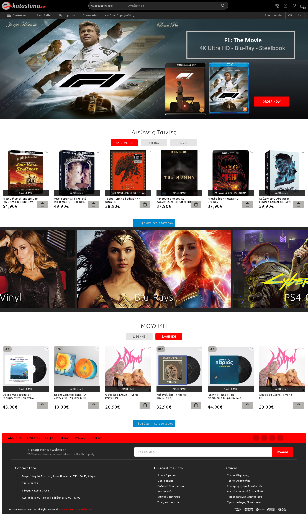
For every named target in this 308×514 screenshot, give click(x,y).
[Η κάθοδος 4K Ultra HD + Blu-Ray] (231, 173)
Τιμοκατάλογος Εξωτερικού (244, 502)
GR (290, 15)
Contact (96, 438)
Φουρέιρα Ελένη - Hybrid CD (275, 396)
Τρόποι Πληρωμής (238, 475)
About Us (14, 438)
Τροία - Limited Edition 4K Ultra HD (122, 200)
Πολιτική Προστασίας (171, 486)
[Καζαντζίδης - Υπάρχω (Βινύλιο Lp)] (179, 369)
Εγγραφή (282, 452)
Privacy (80, 438)
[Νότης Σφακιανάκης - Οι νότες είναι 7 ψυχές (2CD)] (77, 369)
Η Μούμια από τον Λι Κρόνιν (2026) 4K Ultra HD (173, 200)
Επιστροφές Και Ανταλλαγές (245, 486)
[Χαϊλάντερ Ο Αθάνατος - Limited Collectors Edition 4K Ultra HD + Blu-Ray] (282, 173)
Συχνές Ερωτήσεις (169, 496)
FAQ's (49, 438)
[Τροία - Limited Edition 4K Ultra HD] (128, 173)
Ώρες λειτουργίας (169, 502)
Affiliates (33, 438)
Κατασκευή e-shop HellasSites (76, 509)
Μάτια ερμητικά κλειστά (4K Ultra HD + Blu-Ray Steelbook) (70, 200)
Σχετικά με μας (167, 475)
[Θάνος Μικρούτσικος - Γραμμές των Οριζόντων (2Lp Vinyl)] (26, 369)
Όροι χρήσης (165, 480)
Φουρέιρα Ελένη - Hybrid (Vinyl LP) (121, 396)
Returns (64, 438)
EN (300, 15)
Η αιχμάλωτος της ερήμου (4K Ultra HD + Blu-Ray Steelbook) (20, 200)
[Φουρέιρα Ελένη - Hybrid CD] (282, 369)
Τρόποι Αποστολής (238, 480)
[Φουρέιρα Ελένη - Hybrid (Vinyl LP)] (128, 369)
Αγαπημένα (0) (293, 5)
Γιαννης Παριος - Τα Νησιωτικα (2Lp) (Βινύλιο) (225, 396)
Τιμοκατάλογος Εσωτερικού (244, 496)
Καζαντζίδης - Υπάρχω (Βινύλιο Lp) (171, 396)
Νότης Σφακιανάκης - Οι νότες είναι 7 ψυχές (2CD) (71, 396)
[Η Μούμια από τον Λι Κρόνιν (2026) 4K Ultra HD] (179, 173)
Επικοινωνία (165, 491)
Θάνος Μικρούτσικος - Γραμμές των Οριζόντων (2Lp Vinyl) (19, 396)
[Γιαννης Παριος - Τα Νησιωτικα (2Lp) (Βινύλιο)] (231, 369)
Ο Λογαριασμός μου (285, 5)
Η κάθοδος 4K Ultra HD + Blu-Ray (224, 200)
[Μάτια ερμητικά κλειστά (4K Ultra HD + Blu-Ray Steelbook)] (77, 173)
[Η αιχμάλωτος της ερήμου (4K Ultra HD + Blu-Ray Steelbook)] (26, 173)
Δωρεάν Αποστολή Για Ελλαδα (246, 491)
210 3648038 (277, 5)
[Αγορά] (42, 204)
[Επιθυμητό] (47, 152)
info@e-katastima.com (36, 490)
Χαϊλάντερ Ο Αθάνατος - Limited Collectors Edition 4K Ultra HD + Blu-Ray (276, 200)
